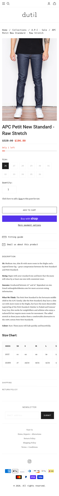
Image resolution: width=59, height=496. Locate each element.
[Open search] (8, 3)
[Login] (48, 3)
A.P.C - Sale (39, 30)
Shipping (7, 383)
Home (4, 30)
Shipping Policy (29, 443)
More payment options (29, 225)
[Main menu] (3, 3)
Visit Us (29, 430)
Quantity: (7, 182)
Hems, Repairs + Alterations (29, 434)
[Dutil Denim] (29, 14)
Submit (47, 415)
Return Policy (10, 389)
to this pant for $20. (29, 199)
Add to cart (29, 210)
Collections (19, 30)
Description (8, 256)
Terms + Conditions (29, 447)
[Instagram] (29, 461)
